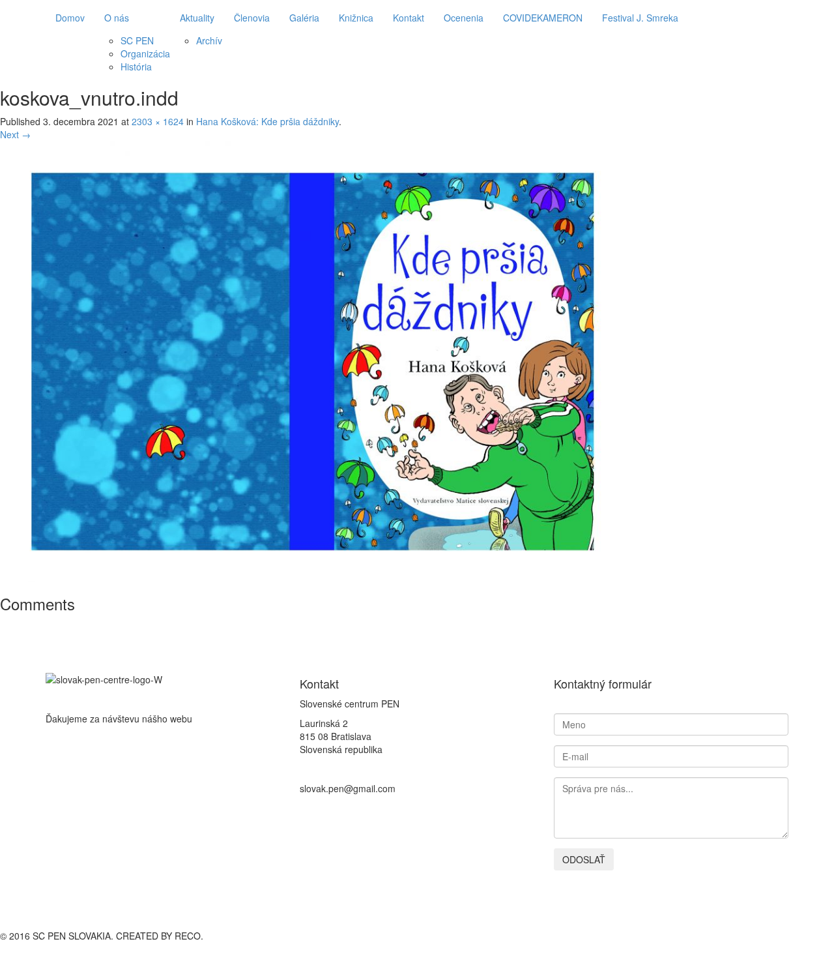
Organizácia (145, 53)
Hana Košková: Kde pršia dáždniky (267, 121)
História (136, 66)
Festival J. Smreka (640, 17)
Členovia (252, 17)
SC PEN (137, 40)
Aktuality (197, 17)
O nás (116, 17)
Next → (15, 134)
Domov (70, 17)
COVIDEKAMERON (542, 17)
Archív (209, 40)
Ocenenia (463, 17)
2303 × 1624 (158, 121)
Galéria (304, 17)
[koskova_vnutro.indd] (313, 359)
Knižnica (356, 17)
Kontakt (408, 17)
